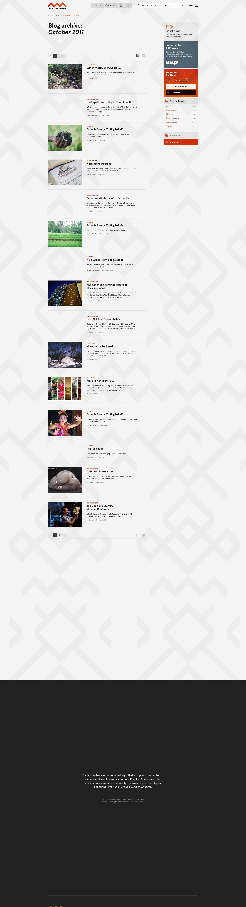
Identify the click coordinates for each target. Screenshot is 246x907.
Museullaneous (92, 99)
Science (90, 126)
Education (91, 65)
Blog (58, 15)
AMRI (181, 106)
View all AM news (176, 142)
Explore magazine (181, 118)
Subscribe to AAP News (173, 46)
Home (50, 15)
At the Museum (92, 161)
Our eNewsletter (179, 86)
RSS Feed (176, 92)
